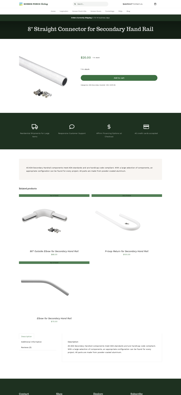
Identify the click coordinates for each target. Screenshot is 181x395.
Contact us (137, 4)
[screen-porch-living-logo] (33, 3)
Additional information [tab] (31, 342)
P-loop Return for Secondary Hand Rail (126, 251)
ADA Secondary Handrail (97, 85)
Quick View (45, 221)
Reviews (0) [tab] (26, 347)
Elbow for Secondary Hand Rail (54, 318)
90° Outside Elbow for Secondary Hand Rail (54, 251)
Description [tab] (26, 336)
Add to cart (119, 78)
